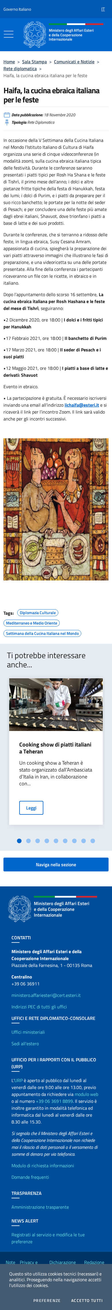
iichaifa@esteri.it (82, 404)
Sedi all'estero (25, 1043)
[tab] (19, 841)
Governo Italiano (17, 9)
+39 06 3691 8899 (54, 1101)
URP (18, 1080)
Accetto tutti (87, 1300)
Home (9, 61)
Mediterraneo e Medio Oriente (31, 622)
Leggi (31, 807)
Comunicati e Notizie (74, 61)
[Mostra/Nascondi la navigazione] (8, 34)
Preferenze (47, 1300)
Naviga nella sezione (56, 864)
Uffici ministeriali (28, 1032)
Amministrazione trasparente (40, 1207)
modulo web (86, 1094)
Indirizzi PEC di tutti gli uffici (39, 1006)
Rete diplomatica (20, 68)
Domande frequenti (30, 1177)
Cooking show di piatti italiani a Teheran (55, 748)
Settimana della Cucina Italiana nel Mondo (42, 632)
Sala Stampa (34, 61)
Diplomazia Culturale (38, 612)
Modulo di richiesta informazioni (42, 1165)
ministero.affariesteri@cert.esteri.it (46, 995)
